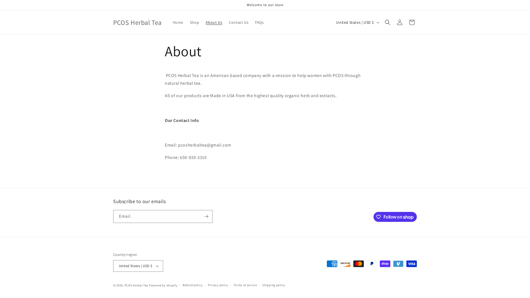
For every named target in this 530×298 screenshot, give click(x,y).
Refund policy (192, 285)
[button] (387, 22)
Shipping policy (273, 285)
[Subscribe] (206, 216)
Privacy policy (218, 285)
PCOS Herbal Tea (136, 285)
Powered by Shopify (163, 285)
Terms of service (245, 285)
